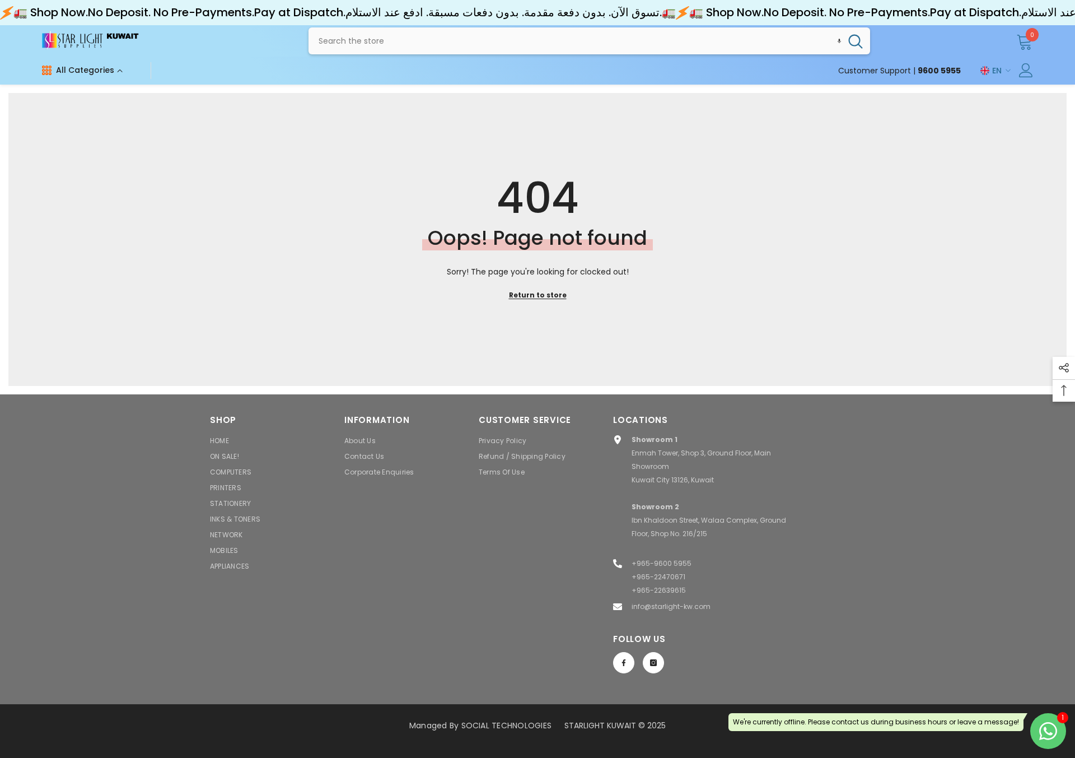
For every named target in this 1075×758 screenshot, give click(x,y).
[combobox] (575, 40)
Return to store (538, 295)
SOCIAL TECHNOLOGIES (506, 725)
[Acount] (1026, 70)
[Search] (589, 40)
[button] (839, 40)
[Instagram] (653, 662)
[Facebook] (623, 662)
